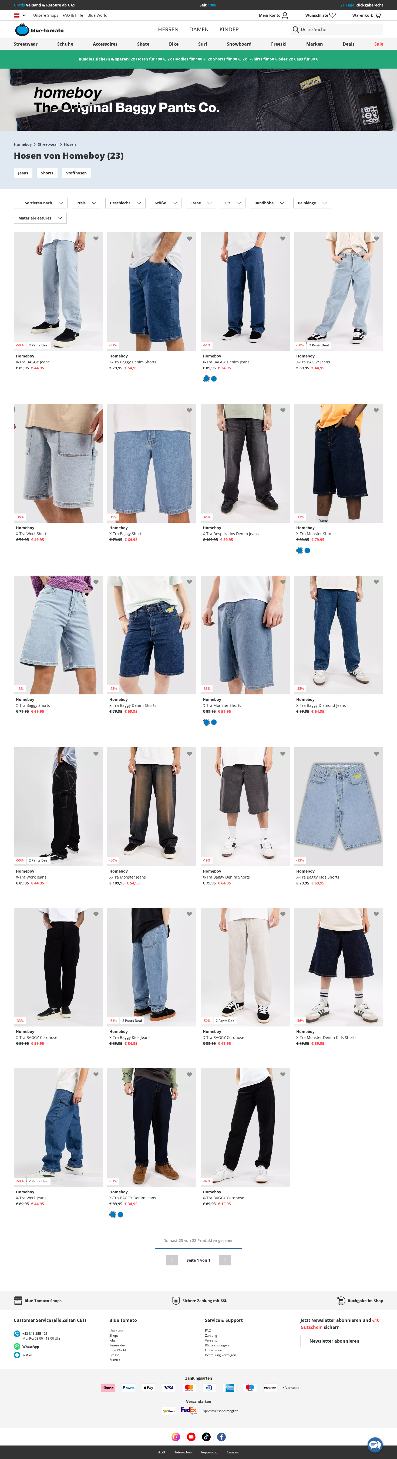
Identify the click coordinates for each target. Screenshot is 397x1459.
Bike (174, 44)
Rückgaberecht (361, 5)
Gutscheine (213, 1350)
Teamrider (117, 1345)
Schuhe (65, 44)
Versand (211, 1340)
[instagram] (175, 1437)
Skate (143, 44)
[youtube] (191, 1437)
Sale (378, 44)
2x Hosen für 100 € (148, 59)
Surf (202, 44)
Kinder (229, 29)
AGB (161, 1452)
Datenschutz (183, 1452)
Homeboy (23, 144)
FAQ (208, 1330)
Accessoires (105, 44)
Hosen (70, 144)
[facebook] (221, 1437)
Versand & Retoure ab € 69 (44, 5)
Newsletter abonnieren (334, 1341)
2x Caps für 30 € (303, 59)
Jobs (112, 1340)
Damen (199, 29)
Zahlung (211, 1335)
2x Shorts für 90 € (224, 59)
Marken (314, 44)
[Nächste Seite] (225, 1260)
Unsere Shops (45, 15)
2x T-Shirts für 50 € (260, 59)
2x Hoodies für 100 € (186, 59)
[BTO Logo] (74, 29)
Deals (349, 44)
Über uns (116, 1330)
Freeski (279, 44)
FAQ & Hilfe (73, 15)
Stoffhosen (76, 172)
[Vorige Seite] (172, 1260)
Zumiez (114, 1359)
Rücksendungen (217, 1345)
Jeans (23, 172)
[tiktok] (206, 1437)
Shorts (47, 172)
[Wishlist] (98, 236)
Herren (168, 29)
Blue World (97, 15)
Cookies (233, 1452)
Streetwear (26, 44)
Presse (114, 1355)
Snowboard (239, 44)
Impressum (209, 1452)
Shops (114, 1335)
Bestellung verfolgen (220, 1355)
